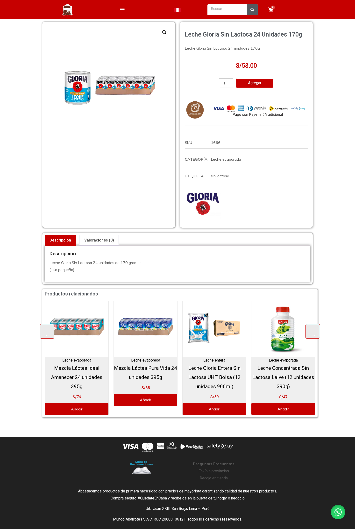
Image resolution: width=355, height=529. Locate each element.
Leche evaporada (226, 159)
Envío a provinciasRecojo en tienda (213, 471)
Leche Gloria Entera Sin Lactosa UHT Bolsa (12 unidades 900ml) (153, 377)
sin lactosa (220, 176)
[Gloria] (203, 202)
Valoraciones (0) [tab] (99, 240)
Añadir (84, 399)
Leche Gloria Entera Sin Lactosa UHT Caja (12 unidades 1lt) (290, 377)
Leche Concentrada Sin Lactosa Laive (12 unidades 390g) (221, 377)
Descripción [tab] (60, 240)
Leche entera (153, 360)
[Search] (252, 9)
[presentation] (47, 331)
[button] (164, 32)
